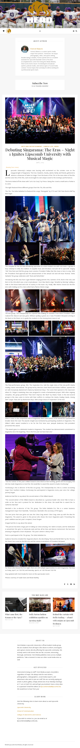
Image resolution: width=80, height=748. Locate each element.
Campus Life (48, 146)
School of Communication (25, 711)
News (56, 146)
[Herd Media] (40, 14)
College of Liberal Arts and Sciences (29, 715)
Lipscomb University (24, 707)
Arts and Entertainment (31, 146)
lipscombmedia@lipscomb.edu (51, 686)
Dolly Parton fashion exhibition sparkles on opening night (38, 617)
